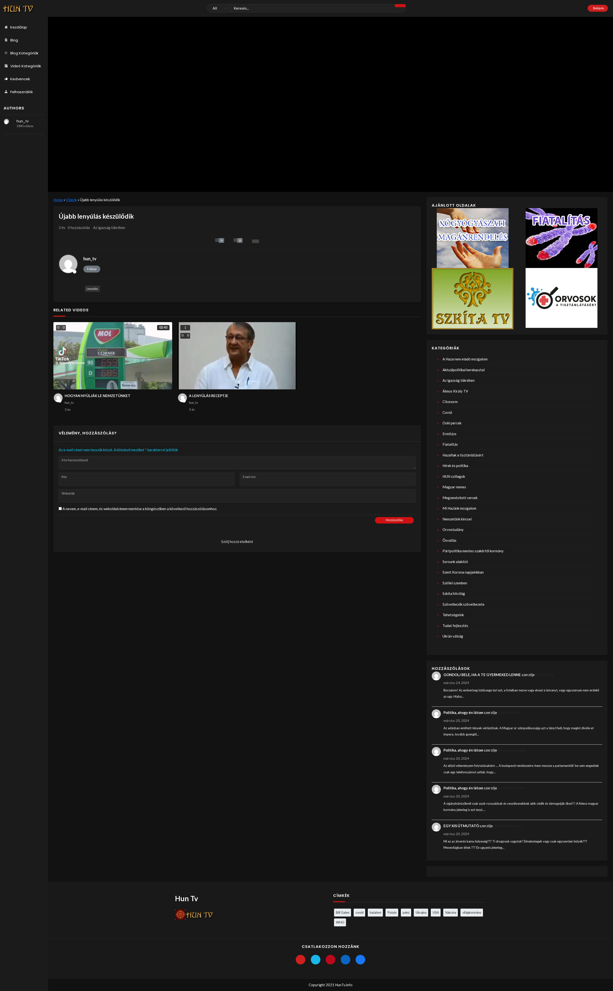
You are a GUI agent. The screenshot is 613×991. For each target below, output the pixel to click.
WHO (340, 922)
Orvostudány (453, 529)
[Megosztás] (255, 241)
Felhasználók (21, 91)
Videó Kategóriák (25, 65)
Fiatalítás (450, 444)
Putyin (392, 912)
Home (58, 200)
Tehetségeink (453, 615)
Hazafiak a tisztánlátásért (463, 455)
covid (359, 912)
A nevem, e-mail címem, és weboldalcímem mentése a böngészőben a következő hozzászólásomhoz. (139, 509)
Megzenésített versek (460, 498)
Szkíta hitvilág (454, 593)
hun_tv (23, 121)
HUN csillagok (454, 476)
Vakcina (450, 912)
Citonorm (450, 401)
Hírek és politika (455, 465)
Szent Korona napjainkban (463, 572)
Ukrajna (421, 912)
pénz (406, 912)
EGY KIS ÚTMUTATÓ (461, 826)
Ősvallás (449, 540)
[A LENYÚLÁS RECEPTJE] (237, 355)
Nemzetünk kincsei (457, 519)
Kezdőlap (18, 27)
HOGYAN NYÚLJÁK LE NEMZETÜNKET (98, 395)
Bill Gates (342, 912)
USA (436, 912)
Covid (447, 412)
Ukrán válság (453, 636)
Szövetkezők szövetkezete (463, 604)
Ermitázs (449, 434)
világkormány (471, 912)
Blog (14, 40)
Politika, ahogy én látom (463, 712)
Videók (71, 200)
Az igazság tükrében (109, 227)
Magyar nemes (454, 487)
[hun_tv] (6, 121)
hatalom (375, 912)
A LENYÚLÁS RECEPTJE (208, 395)
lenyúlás (92, 288)
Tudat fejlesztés (455, 625)
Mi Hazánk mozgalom (459, 508)
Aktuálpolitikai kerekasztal (464, 370)
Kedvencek (20, 78)
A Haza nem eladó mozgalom (465, 359)
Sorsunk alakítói (455, 561)
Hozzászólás (394, 520)
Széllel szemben (455, 583)
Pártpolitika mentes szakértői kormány (473, 551)
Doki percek (452, 423)
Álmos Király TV (455, 391)
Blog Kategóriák (24, 53)
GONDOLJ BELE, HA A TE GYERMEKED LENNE (482, 674)
